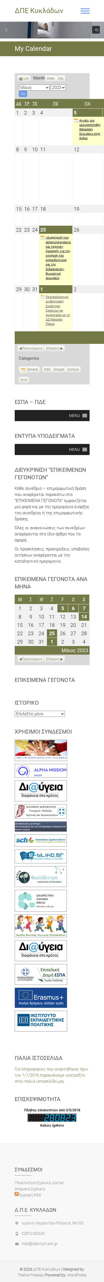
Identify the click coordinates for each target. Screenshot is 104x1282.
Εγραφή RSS (30, 1195)
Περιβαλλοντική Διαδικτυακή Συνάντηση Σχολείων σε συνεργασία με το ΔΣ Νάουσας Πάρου (58, 310)
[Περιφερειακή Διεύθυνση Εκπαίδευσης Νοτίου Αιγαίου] (41, 824)
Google (59, 369)
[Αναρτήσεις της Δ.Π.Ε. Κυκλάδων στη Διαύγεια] (41, 783)
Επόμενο (53, 348)
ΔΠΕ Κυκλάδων (39, 11)
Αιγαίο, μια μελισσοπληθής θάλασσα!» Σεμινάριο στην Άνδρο (90, 129)
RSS (47, 369)
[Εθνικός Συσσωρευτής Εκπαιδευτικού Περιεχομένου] (41, 869)
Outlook (73, 369)
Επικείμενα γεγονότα (45, 680)
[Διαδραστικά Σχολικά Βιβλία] (41, 892)
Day (61, 78)
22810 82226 (33, 1233)
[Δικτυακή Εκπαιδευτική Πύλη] (41, 852)
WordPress (76, 1275)
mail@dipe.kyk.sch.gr (40, 1243)
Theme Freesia (30, 1275)
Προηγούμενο (32, 348)
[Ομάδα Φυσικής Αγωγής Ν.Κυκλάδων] (41, 917)
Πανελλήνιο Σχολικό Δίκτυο (39, 1183)
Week (51, 78)
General (32, 369)
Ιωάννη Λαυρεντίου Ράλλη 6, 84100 (52, 1223)
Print (25, 380)
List (26, 78)
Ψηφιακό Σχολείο (30, 1189)
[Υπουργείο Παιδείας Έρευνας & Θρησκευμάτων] (41, 807)
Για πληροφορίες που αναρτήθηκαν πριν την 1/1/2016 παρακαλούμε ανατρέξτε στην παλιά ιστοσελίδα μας (51, 1075)
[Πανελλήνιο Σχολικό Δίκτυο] (41, 837)
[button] (6, 30)
